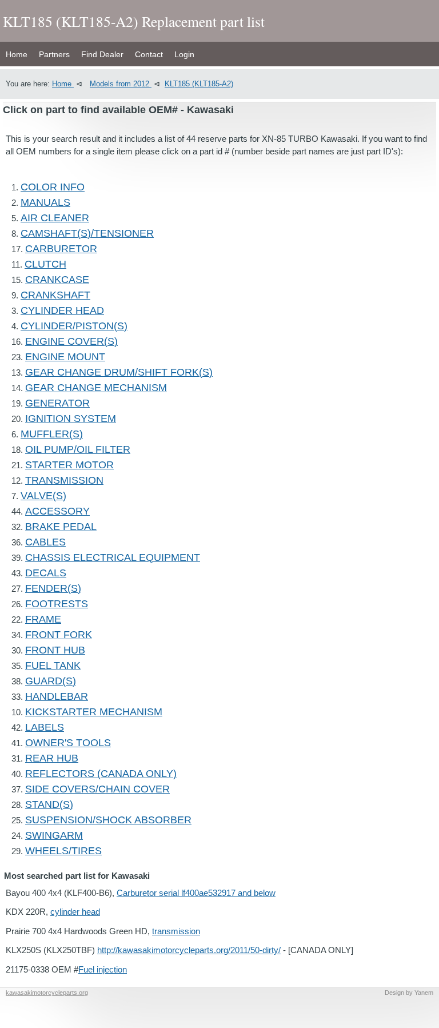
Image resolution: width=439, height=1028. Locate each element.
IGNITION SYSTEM (70, 418)
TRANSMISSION (64, 480)
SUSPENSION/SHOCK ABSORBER (108, 820)
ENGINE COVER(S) (71, 341)
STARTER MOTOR (69, 465)
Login (184, 54)
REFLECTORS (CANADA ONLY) (101, 773)
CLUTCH (45, 264)
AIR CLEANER (55, 218)
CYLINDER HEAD (62, 310)
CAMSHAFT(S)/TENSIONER (87, 233)
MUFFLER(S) (52, 434)
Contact (149, 54)
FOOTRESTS (56, 603)
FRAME (43, 619)
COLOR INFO (53, 187)
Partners (54, 54)
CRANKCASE (57, 279)
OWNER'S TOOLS (68, 742)
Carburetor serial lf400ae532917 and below (196, 893)
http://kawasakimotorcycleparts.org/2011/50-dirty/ (189, 950)
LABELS (44, 727)
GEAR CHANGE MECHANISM (96, 387)
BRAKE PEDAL (61, 526)
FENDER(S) (53, 588)
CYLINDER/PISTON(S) (74, 326)
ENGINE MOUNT (65, 356)
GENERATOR (57, 403)
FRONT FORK (58, 634)
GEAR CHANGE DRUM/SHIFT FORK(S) (119, 372)
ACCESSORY (57, 511)
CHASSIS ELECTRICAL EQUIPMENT (112, 557)
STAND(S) (49, 804)
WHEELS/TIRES (63, 850)
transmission (176, 931)
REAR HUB (51, 758)
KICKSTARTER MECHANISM (93, 712)
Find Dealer (102, 54)
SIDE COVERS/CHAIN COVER (97, 789)
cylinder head (75, 912)
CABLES (45, 542)
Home (16, 54)
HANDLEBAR (56, 696)
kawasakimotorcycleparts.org (47, 992)
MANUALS (45, 202)
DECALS (45, 573)
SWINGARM (54, 835)
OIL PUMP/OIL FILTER (77, 449)
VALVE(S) (43, 495)
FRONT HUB (55, 650)
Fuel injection (102, 969)
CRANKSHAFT (55, 295)
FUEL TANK (53, 665)
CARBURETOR (61, 248)
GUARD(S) (50, 681)
